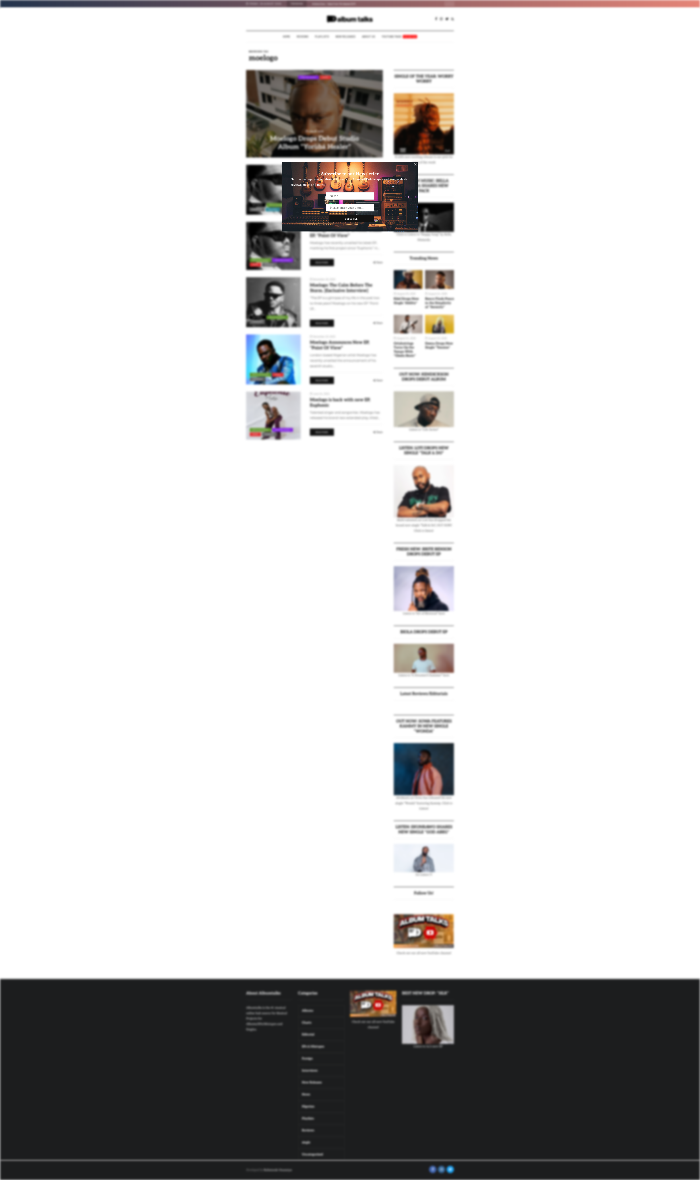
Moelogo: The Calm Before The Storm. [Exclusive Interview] (341, 288)
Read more (322, 262)
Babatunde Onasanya (278, 1170)
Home (286, 36)
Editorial (257, 205)
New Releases (345, 36)
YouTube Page (399, 36)
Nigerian (257, 209)
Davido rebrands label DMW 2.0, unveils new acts (337, 3)
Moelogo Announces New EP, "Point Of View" (339, 345)
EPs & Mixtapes (277, 205)
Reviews (302, 36)
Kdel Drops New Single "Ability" (406, 301)
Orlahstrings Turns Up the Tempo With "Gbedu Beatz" (405, 350)
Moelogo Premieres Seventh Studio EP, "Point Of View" (346, 232)
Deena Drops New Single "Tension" (439, 346)
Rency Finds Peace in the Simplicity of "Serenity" (439, 303)
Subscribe (351, 218)
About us (368, 36)
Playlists (322, 36)
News (325, 77)
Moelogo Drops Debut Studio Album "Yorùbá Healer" (314, 143)
